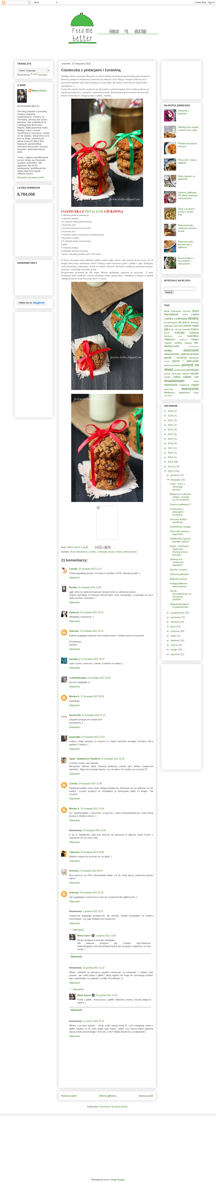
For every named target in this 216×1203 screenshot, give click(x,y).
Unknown (74, 631)
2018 (171, 443)
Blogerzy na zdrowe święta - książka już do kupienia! (180, 497)
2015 (171, 457)
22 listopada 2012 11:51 (90, 569)
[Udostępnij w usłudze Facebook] (106, 547)
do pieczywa (170, 322)
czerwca (175, 631)
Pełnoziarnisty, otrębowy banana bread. (187, 228)
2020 (171, 434)
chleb (184, 314)
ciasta (195, 314)
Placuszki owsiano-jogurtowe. (180, 532)
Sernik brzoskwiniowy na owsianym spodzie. (180, 595)
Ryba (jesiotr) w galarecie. (186, 177)
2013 (171, 466)
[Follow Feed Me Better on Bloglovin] (31, 304)
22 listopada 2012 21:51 (93, 737)
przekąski (192, 369)
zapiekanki (184, 392)
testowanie (171, 384)
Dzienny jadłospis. (179, 574)
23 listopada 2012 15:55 (94, 830)
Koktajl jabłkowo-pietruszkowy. (179, 585)
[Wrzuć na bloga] (99, 547)
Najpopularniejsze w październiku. (179, 605)
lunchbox (193, 336)
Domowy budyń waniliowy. (178, 520)
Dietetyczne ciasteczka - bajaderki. (177, 562)
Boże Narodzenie (79, 551)
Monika (73, 587)
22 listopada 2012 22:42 (112, 758)
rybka (176, 376)
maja (174, 635)
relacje (185, 373)
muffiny (178, 342)
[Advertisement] (27, 363)
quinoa (167, 374)
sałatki (187, 376)
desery (111, 551)
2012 (171, 471)
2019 (171, 438)
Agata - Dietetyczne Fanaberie (84, 758)
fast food (178, 325)
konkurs (168, 336)
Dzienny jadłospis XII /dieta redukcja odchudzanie (187, 195)
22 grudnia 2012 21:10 (93, 967)
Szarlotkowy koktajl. (180, 526)
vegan (195, 384)
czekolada (102, 551)
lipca (173, 626)
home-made (191, 325)
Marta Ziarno (74, 547)
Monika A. (74, 696)
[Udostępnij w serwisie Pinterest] (109, 547)
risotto (167, 377)
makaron (169, 339)
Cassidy (73, 569)
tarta (196, 381)
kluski (167, 333)
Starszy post (146, 1095)
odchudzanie (193, 346)
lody (180, 336)
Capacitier (74, 852)
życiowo (168, 395)
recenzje (176, 373)
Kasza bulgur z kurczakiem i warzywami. (186, 261)
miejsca (183, 339)
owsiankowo (171, 354)
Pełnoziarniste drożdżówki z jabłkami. (185, 244)
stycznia (175, 654)
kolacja (194, 332)
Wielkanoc (169, 392)
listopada (176, 479)
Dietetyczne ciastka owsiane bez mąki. (188, 128)
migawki (168, 343)
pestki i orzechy (175, 357)
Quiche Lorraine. (179, 569)
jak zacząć (176, 329)
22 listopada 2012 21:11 (93, 715)
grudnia (175, 475)
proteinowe (180, 370)
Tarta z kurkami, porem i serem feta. (186, 211)
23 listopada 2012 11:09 (90, 783)
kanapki (186, 329)
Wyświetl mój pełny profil (30, 177)
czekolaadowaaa (77, 678)
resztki (194, 373)
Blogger (121, 1179)
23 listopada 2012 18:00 (92, 852)
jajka (167, 329)
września (176, 617)
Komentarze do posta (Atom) (113, 1106)
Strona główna (107, 1095)
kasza (195, 329)
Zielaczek (74, 612)
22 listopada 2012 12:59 (89, 587)
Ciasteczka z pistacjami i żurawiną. (177, 512)
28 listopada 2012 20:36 (91, 892)
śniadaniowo (174, 381)
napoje (188, 342)
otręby (119, 551)
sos (196, 376)
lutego (174, 649)
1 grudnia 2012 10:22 (93, 911)
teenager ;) (74, 659)
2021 (171, 429)
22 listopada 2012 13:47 (91, 612)
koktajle (180, 332)
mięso (195, 339)
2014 (171, 461)
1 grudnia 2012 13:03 (106, 935)
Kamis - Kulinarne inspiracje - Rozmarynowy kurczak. (179, 550)
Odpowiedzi (78, 929)
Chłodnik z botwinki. (183, 112)
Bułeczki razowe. (179, 579)
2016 (171, 452)
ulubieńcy (184, 385)
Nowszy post (68, 1095)
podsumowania (172, 365)
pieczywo (194, 357)
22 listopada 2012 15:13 (91, 631)
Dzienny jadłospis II (180, 504)
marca (174, 645)
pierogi (166, 361)
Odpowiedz (74, 577)
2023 (171, 420)
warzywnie (190, 389)
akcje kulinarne (172, 311)
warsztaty (168, 389)
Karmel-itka (75, 715)
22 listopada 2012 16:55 (99, 678)
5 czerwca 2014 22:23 (93, 1021)
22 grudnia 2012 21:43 (106, 995)
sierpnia (175, 621)
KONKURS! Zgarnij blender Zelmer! (180, 540)
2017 (171, 448)
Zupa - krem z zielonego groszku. (177, 486)
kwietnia (175, 640)
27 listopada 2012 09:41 (91, 870)
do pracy (184, 322)
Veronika (73, 870)
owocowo (191, 350)
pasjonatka (74, 737)
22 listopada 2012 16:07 (92, 659)
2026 (171, 411)
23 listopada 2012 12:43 (92, 808)
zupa (196, 392)
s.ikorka (73, 783)
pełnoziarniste (130, 551)
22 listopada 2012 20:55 (92, 696)
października (178, 612)
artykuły (187, 311)
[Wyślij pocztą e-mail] (96, 547)
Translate (42, 74)
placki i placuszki (185, 361)
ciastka (92, 551)
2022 (171, 425)
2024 (171, 415)
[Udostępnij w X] (103, 547)
